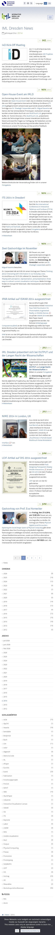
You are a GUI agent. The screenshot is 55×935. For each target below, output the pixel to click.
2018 (28, 606)
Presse (28, 852)
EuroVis (28, 768)
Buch (28, 740)
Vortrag (28, 876)
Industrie (28, 800)
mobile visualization (28, 836)
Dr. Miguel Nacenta (42, 108)
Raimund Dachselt (13, 227)
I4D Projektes (48, 54)
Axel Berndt (33, 425)
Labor (28, 824)
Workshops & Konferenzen (28, 888)
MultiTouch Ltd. (35, 113)
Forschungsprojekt (28, 780)
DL (28, 760)
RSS (4, 899)
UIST (28, 868)
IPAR (3, 334)
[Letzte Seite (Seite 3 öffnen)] (39, 558)
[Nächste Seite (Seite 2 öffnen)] (36, 558)
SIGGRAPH (28, 864)
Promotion (28, 856)
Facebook (24, 3)
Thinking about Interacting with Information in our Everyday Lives (27, 272)
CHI (28, 743)
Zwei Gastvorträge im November (19, 248)
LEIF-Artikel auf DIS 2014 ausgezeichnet (24, 458)
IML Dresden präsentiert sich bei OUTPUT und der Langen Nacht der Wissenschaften (27, 353)
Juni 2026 (6, 644)
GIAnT (28, 788)
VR (28, 880)
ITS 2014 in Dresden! (13, 197)
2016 (28, 613)
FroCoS (28, 784)
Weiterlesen (7, 235)
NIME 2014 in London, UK (16, 416)
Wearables (28, 884)
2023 (28, 585)
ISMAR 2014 (41, 315)
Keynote (28, 820)
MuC (28, 840)
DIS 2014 (35, 472)
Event (28, 772)
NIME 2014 (43, 430)
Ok (17, 931)
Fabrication (28, 776)
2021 (28, 593)
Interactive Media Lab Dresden (11, 17)
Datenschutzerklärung (30, 931)
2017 (28, 610)
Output (28, 844)
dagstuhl (28, 751)
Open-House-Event (18, 101)
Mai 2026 (6, 648)
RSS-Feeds (31, 3)
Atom (5, 903)
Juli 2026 (6, 640)
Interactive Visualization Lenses (28, 804)
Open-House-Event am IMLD (18, 94)
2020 (28, 597)
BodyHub (28, 736)
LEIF (30, 481)
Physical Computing (28, 848)
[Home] (2, 915)
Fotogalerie (6, 185)
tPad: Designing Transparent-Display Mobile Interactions (40, 467)
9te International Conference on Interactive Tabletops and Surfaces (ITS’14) (40, 206)
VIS (28, 872)
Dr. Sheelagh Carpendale (21, 108)
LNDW (28, 828)
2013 (28, 626)
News (5, 563)
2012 (28, 630)
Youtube (28, 3)
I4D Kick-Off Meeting (13, 45)
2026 (28, 573)
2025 (28, 577)
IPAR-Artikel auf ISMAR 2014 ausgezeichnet (26, 299)
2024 (28, 581)
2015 (28, 617)
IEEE (28, 792)
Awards (28, 727)
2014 (28, 621)
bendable (28, 731)
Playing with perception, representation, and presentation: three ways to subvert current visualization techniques (26, 280)
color (28, 747)
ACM (28, 719)
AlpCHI (28, 723)
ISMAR (28, 808)
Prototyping (28, 860)
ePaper (28, 764)
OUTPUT (32, 367)
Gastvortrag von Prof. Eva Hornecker (22, 508)
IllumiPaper (28, 796)
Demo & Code (28, 756)
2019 (28, 601)
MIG (28, 832)
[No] (52, 925)
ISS (28, 812)
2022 (28, 589)
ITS (28, 816)
